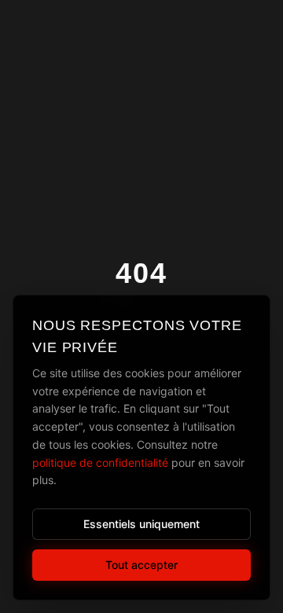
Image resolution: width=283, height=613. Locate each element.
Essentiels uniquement (141, 523)
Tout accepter (141, 564)
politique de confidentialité (100, 462)
